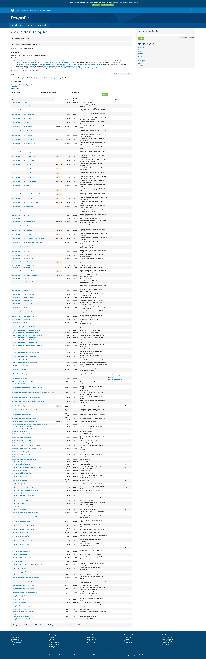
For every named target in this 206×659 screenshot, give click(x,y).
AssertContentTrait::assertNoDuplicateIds (24, 156)
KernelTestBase (33, 60)
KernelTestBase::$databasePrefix (21, 473)
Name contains (15, 92)
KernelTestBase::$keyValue (19, 476)
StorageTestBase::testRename (20, 614)
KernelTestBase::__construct (20, 572)
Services (140, 63)
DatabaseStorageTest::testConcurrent (23, 381)
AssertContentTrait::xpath (19, 322)
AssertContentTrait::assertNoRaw (21, 211)
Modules (126, 639)
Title (33, 100)
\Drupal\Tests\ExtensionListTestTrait (66, 62)
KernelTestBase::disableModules (21, 507)
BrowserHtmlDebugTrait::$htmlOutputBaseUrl (25, 327)
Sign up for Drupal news (18, 641)
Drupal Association (167, 639)
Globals (140, 56)
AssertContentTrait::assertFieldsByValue (23, 143)
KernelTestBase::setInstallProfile (21, 551)
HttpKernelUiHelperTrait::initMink (21, 456)
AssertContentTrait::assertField (21, 122)
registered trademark (140, 655)
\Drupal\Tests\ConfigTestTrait (45, 62)
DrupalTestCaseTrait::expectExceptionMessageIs (26, 397)
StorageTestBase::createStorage (21, 606)
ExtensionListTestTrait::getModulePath (23, 426)
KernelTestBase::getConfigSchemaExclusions (25, 512)
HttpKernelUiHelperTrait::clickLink (21, 440)
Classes (140, 51)
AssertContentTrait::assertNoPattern (22, 206)
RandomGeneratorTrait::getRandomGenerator (25, 577)
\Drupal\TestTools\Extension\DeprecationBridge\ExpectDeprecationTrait (35, 64)
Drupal (128, 655)
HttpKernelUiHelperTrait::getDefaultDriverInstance (26, 445)
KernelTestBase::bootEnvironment (21, 498)
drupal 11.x (16, 25)
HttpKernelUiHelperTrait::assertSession (23, 434)
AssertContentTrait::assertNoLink (21, 185)
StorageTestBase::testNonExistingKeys (23, 611)
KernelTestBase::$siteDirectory (20, 484)
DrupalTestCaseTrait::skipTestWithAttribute (24, 418)
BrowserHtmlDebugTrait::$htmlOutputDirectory (25, 337)
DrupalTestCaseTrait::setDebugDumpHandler (25, 410)
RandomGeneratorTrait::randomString (23, 588)
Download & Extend (130, 635)
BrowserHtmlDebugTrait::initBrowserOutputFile (25, 362)
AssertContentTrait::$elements (20, 110)
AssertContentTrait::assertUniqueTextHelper (24, 275)
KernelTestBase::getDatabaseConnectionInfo (25, 516)
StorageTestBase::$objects (19, 602)
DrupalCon (52, 646)
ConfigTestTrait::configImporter (21, 365)
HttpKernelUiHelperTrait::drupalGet (22, 443)
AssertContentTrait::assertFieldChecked (23, 139)
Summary (82, 100)
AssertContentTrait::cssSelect (20, 286)
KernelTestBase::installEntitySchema (22, 540)
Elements (140, 65)
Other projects (34, 10)
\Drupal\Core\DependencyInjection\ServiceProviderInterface (63, 60)
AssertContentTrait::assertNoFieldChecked (24, 181)
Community (52, 635)
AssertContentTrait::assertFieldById (22, 126)
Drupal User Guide (92, 639)
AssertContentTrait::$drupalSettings (22, 105)
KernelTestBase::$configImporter (21, 464)
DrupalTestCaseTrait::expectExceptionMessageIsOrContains (29, 401)
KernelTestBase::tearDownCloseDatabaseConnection (27, 564)
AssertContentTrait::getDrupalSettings (23, 294)
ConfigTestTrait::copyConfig (20, 369)
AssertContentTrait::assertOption (21, 226)
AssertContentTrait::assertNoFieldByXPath (24, 177)
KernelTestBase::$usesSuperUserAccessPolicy (25, 490)
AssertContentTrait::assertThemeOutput (23, 265)
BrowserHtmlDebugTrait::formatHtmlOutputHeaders (27, 345)
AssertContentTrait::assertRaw (21, 251)
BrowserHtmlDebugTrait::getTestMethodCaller (25, 356)
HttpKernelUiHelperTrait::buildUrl (21, 437)
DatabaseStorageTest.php (36, 25)
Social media (15, 639)
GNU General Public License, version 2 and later (111, 655)
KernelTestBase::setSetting (19, 554)
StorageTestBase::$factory (19, 599)
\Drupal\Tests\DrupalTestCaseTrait (94, 60)
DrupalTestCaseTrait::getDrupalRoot (22, 406)
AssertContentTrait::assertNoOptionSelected (25, 202)
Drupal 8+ (25, 10)
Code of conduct (54, 648)
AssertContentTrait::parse (19, 307)
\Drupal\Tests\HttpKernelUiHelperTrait (91, 64)
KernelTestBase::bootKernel (20, 500)
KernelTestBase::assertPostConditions (23, 495)
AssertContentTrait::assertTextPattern (23, 262)
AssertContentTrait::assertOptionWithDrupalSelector (27, 242)
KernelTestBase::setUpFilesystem (21, 557)
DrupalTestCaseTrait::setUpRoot (21, 414)
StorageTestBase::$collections (20, 596)
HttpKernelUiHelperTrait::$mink (21, 431)
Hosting (51, 641)
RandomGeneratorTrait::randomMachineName (25, 582)
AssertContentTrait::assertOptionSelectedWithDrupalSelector (29, 238)
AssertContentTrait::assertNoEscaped (23, 160)
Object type (75, 92)
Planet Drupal (15, 637)
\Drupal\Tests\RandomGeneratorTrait (25, 62)
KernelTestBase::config (18, 503)
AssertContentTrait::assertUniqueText (23, 271)
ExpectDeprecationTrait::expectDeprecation (24, 421)
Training (51, 639)
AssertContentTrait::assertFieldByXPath (23, 135)
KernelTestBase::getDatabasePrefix (22, 521)
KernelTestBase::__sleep (19, 574)
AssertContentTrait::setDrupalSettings (23, 316)
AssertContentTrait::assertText (21, 255)
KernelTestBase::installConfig (20, 536)
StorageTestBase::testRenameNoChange (23, 616)
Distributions (128, 642)
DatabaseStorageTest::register (20, 374)
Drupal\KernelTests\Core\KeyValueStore (23, 85)
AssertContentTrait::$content (20, 102)
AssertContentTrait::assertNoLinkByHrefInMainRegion (27, 194)
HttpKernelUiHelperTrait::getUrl (21, 454)
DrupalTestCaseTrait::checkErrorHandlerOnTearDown (27, 387)
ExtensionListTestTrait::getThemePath (23, 429)
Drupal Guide (90, 637)
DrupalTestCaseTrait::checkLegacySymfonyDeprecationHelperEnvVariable (33, 392)
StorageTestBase (49, 66)
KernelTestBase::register (115, 375)
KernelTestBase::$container (19, 470)
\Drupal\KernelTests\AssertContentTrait (116, 60)
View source (14, 86)
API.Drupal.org (91, 642)
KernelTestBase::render (18, 548)
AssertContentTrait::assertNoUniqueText (23, 221)
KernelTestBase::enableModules (21, 509)
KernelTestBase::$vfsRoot (19, 493)
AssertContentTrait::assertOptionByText (23, 230)
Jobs (12, 644)
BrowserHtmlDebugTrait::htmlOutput (22, 359)
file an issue (43, 625)
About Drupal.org (167, 641)
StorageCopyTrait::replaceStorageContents (24, 592)
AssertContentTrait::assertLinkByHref (22, 152)
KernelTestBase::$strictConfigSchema (22, 487)
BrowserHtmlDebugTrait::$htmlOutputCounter (25, 332)
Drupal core (127, 637)
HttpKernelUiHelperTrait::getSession (22, 452)
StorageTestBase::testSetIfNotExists (22, 619)
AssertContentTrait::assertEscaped (22, 118)
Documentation (91, 635)
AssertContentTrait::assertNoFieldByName (24, 173)
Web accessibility (167, 637)
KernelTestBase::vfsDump (19, 568)
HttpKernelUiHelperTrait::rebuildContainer (24, 459)
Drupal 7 (18, 10)
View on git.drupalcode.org (123, 74)
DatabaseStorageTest (53, 68)
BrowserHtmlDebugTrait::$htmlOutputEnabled (25, 340)
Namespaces (141, 60)
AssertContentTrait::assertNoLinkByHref (23, 190)
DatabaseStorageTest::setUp (20, 378)
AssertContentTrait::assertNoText (21, 215)
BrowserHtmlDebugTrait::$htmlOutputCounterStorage (27, 335)
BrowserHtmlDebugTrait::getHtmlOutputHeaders (26, 349)
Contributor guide (54, 642)
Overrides (128, 100)
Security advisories (16, 642)
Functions (140, 53)
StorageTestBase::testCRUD (20, 609)
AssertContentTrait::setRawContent (22, 319)
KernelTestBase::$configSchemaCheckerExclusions (26, 467)
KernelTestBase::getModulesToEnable (23, 529)
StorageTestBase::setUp (115, 379)
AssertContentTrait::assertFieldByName (23, 131)
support (53, 625)
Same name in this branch (21, 38)
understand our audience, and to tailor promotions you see (120, 2)
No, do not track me (107, 5)
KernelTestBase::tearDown (19, 561)
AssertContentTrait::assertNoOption (22, 198)
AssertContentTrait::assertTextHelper (22, 258)
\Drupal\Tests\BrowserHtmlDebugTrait (68, 64)
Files (139, 58)
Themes (126, 641)
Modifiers (67, 100)
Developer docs (91, 641)
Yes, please (96, 5)
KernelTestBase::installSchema (20, 544)
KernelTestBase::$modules (19, 480)
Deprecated (141, 62)
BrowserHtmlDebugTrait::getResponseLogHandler (26, 352)
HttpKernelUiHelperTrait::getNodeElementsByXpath (26, 448)
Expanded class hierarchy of (25, 70)
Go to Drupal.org (12, 10)
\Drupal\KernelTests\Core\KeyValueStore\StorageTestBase (81, 68)
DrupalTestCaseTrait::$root (20, 384)
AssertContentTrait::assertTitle (21, 267)
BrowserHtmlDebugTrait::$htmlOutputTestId (24, 342)
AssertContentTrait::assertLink (20, 147)
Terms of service (167, 642)
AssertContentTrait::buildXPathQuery (22, 278)
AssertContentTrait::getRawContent (22, 297)
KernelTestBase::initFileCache (20, 532)
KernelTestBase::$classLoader (20, 461)
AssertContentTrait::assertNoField (22, 164)
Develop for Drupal (45, 10)
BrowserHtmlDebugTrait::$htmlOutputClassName (26, 330)
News (13, 635)
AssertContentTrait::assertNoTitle (21, 218)
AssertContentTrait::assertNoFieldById (23, 168)
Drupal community (87, 625)
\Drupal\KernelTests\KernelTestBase (69, 66)
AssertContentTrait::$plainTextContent (23, 114)
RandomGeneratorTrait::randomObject (23, 585)
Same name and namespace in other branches (27, 44)
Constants (141, 55)
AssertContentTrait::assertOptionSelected (24, 234)
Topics (139, 49)
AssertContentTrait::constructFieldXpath (23, 282)
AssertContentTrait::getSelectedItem (22, 300)
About (164, 635)
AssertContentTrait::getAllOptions (22, 290)
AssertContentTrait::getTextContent (22, 303)
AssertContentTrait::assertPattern (21, 247)
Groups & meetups (54, 644)
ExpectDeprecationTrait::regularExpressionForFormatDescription (30, 424)
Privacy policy (166, 644)
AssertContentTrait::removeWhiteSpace (23, 312)
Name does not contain (48, 92)
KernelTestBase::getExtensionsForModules (24, 525)
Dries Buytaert (153, 655)
